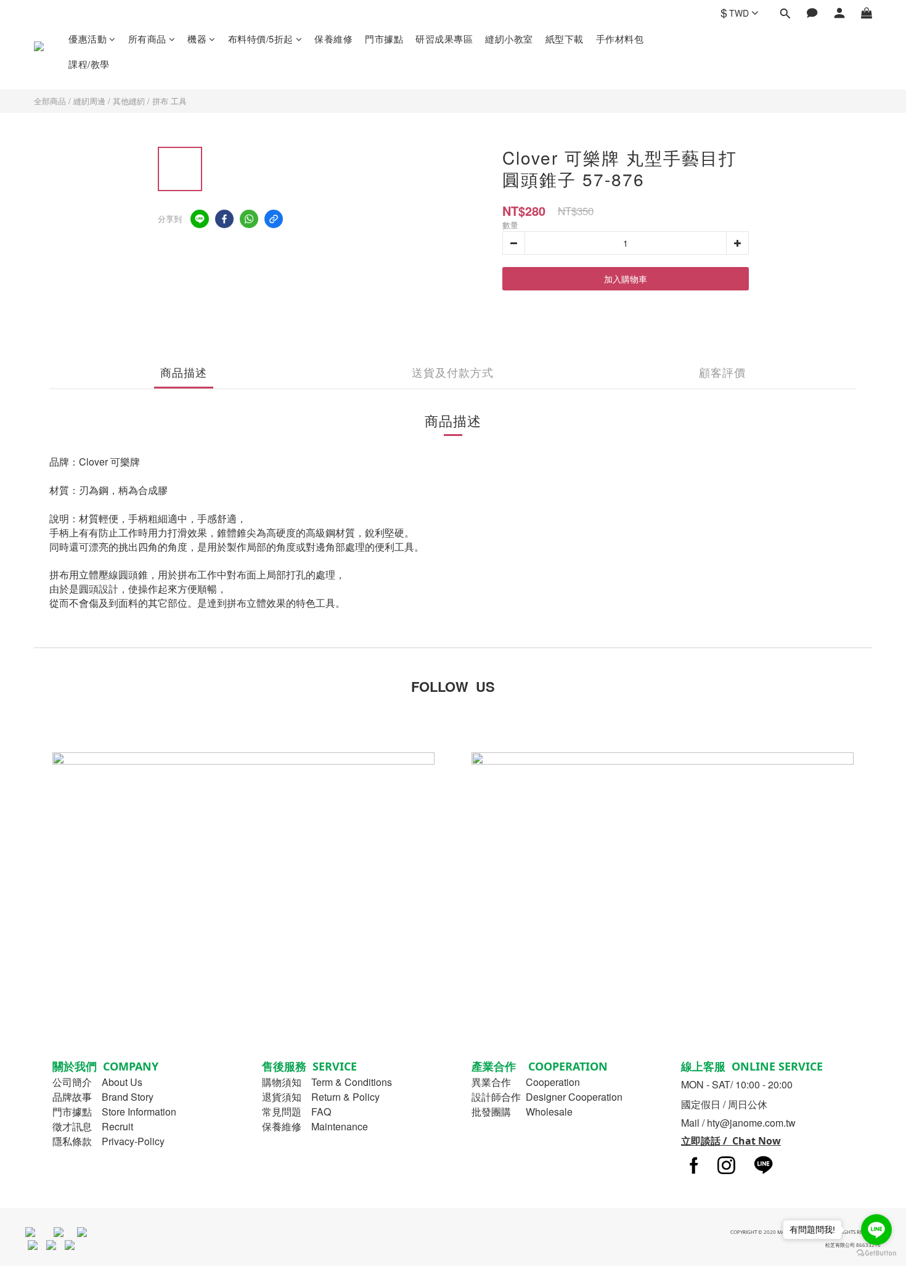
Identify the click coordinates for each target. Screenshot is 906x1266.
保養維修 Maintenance (315, 1126)
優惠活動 (87, 38)
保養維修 (333, 38)
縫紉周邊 (89, 101)
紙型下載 (564, 38)
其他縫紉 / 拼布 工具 (150, 101)
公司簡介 (72, 1082)
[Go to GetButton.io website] (876, 1253)
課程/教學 (89, 63)
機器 (196, 38)
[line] (199, 219)
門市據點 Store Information (114, 1111)
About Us (122, 1082)
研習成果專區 (444, 38)
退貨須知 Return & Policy (321, 1097)
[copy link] (273, 219)
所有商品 (147, 38)
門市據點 (384, 38)
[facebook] (224, 219)
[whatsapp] (249, 219)
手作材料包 (620, 38)
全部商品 (50, 101)
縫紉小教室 (509, 38)
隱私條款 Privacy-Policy (108, 1141)
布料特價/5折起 (260, 38)
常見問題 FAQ (296, 1111)
